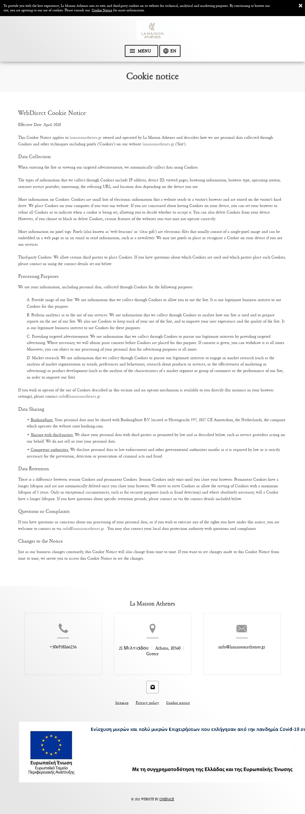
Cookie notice (178, 703)
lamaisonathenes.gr (86, 137)
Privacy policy (147, 703)
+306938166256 (63, 647)
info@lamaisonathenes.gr (80, 396)
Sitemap (122, 703)
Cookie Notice (102, 10)
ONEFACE (166, 799)
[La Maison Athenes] (152, 33)
